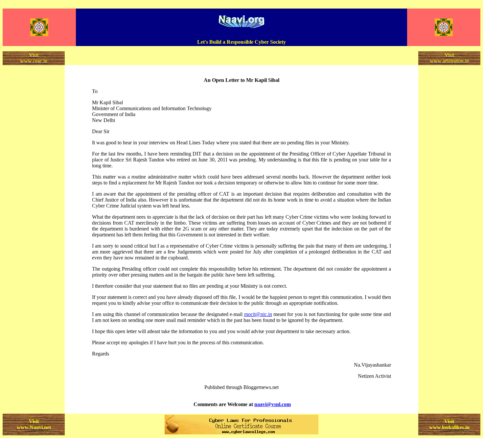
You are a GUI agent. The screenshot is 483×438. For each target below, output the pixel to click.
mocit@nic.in (258, 314)
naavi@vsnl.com (272, 404)
